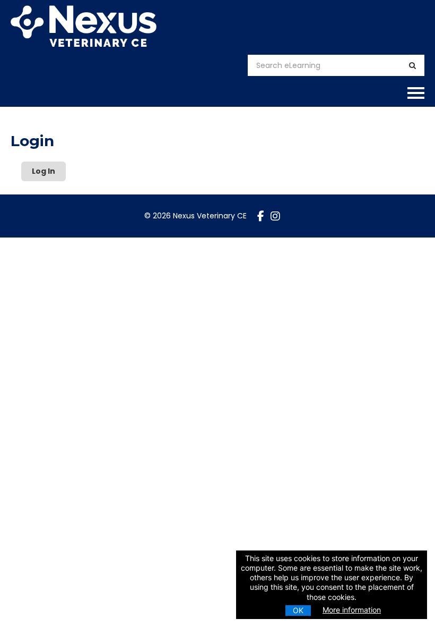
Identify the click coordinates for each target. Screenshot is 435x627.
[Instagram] (275, 216)
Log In (43, 171)
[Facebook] (260, 216)
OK (298, 610)
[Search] (412, 65)
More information (352, 609)
